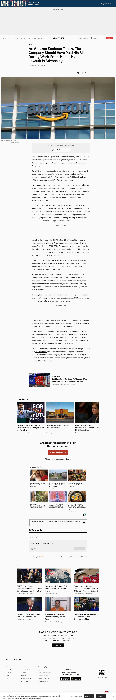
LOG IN (103, 38)
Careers (23, 675)
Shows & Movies (13, 38)
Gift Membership (26, 681)
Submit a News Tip (43, 681)
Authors (23, 672)
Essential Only (89, 696)
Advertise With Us (26, 670)
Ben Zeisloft (32, 65)
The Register (56, 177)
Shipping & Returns (43, 675)
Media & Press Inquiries (44, 672)
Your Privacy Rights (43, 667)
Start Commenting (58, 453)
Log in (68, 459)
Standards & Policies (43, 678)
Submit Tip (58, 645)
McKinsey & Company (64, 326)
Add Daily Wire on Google (62, 150)
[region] (58, 696)
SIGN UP (110, 38)
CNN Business (41, 352)
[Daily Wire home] (58, 38)
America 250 (32, 38)
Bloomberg (36, 200)
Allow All (101, 696)
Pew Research (58, 255)
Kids (7, 678)
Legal (39, 670)
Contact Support (26, 678)
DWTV (40, 38)
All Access (23, 38)
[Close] (113, 696)
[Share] (85, 73)
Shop (7, 675)
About (23, 667)
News (4, 38)
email (55, 266)
